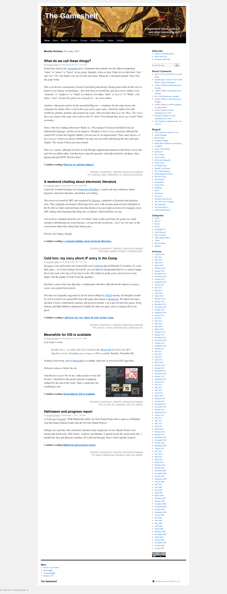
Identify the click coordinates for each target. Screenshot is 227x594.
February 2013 (160, 365)
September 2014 (160, 312)
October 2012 (160, 376)
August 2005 (159, 548)
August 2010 (159, 448)
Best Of (64, 40)
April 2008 (159, 526)
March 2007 (159, 537)
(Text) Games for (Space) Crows (167, 132)
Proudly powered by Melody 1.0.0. (168, 581)
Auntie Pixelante (161, 135)
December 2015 (160, 273)
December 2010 (160, 437)
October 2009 (160, 476)
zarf (140, 327)
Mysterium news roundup (169, 96)
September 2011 (160, 412)
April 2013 (159, 359)
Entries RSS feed (161, 56)
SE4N (157, 190)
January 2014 (159, 334)
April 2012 (159, 393)
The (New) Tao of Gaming (164, 201)
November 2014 (160, 307)
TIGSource (159, 193)
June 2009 (158, 487)
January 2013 (159, 368)
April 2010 (159, 459)
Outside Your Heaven (162, 168)
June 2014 (158, 320)
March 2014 (159, 329)
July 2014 (158, 318)
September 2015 (160, 282)
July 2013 (158, 351)
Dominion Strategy (161, 140)
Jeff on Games (160, 157)
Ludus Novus (160, 162)
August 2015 (159, 284)
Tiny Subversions (161, 207)
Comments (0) (106, 171)
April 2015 (159, 293)
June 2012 (158, 387)
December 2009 (160, 470)
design (99, 454)
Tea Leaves (159, 196)
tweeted (61, 419)
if (126, 251)
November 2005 (160, 542)
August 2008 (159, 515)
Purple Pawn (159, 185)
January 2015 (159, 301)
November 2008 (160, 506)
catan (104, 174)
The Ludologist (160, 204)
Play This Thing (160, 176)
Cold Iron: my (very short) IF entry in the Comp (80, 258)
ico (120, 174)
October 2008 (160, 509)
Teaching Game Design (163, 198)
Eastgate (96, 200)
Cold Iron (98, 265)
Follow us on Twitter (51, 567)
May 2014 (158, 323)
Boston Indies (160, 137)
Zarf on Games (160, 243)
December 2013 (160, 337)
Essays (83, 40)
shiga (128, 404)
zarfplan (139, 404)
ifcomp (110, 327)
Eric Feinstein (160, 121)
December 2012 (160, 370)
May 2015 (158, 290)
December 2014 (160, 304)
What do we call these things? (67, 60)
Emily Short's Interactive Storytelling (168, 143)
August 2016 (159, 254)
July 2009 (158, 484)
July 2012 (158, 384)
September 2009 (160, 479)
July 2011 (158, 418)
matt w (157, 74)
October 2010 (160, 442)
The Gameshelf (71, 16)
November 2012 (160, 373)
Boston (74, 40)
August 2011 (159, 415)
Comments (49, 573)
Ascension (73, 68)
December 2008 (160, 503)
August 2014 (159, 315)
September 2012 (160, 379)
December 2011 (160, 404)
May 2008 (158, 523)
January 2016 (159, 271)
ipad (108, 404)
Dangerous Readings (89, 189)
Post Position (159, 179)
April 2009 (159, 492)
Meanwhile (106, 349)
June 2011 (158, 420)
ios (104, 404)
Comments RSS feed (162, 59)
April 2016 (159, 262)
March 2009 (159, 495)
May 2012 (158, 390)
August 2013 (159, 348)
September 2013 (160, 345)
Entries (47, 570)
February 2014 (160, 332)
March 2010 (159, 462)
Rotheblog (158, 187)
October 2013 (160, 343)
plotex (128, 454)
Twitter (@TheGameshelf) (164, 53)
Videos (110, 40)
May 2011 (158, 423)
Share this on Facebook (133, 171)
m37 (113, 404)
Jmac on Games (160, 235)
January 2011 (159, 434)
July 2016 (158, 257)
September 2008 (160, 512)
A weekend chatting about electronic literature (80, 181)
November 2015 (160, 276)
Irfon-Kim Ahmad (161, 115)
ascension (96, 174)
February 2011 (160, 431)
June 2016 (158, 259)
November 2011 (160, 406)
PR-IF (109, 295)
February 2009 (160, 498)
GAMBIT (158, 146)
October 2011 (160, 409)
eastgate (113, 251)
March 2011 (159, 429)
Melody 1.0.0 (48, 575)
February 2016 (160, 268)
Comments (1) (106, 324)
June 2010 (158, 454)
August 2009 (159, 481)
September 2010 (160, 445)
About (55, 40)
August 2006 (159, 540)
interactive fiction (135, 251)
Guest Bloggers (97, 40)
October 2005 (160, 545)
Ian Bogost (159, 151)
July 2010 (158, 451)
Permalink (94, 171)
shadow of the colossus (132, 174)
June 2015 (158, 287)
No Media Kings (161, 165)
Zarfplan (120, 40)
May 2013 (158, 357)
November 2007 (160, 534)
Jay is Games (159, 154)
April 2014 (159, 326)
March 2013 (159, 362)
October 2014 (160, 309)
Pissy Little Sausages (162, 171)
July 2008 (158, 517)
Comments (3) (106, 401)
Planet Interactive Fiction (164, 174)
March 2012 (159, 395)
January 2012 (159, 401)
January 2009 (159, 501)
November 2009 (160, 473)
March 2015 (159, 296)
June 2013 (158, 354)
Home (47, 40)
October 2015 (160, 279)
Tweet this (117, 171)
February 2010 (160, 465)
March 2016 (159, 265)
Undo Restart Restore (162, 210)
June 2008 (158, 520)
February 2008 (160, 531)
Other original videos (162, 237)
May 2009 (158, 490)
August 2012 (159, 381)
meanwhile (120, 404)
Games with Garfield (162, 149)
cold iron (100, 327)
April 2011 (159, 426)
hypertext (122, 251)
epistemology (112, 174)
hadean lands (108, 454)
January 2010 (159, 467)
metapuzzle (112, 299)
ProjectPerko (159, 182)
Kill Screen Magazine (162, 160)
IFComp (48, 265)
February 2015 (160, 298)
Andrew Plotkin (53, 64)
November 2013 (160, 340)
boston (106, 251)
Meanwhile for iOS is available (67, 334)
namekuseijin (159, 79)
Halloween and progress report (68, 411)
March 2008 (159, 528)
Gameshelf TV (160, 229)
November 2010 (160, 440)
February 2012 (160, 398)
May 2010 (158, 456)
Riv (156, 96)
